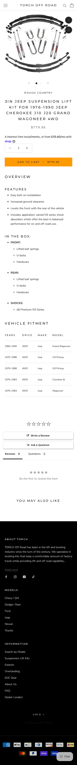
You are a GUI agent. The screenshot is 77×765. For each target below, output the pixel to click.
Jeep (7, 617)
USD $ (37, 714)
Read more (11, 570)
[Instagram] (15, 576)
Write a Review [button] (40, 435)
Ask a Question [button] (40, 445)
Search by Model (15, 652)
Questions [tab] (34, 454)
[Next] (48, 83)
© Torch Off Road (38, 722)
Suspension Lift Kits (17, 658)
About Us (11, 684)
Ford (7, 611)
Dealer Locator (14, 697)
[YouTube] (24, 576)
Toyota (9, 630)
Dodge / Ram (13, 604)
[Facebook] (6, 576)
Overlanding (12, 671)
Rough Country (38, 92)
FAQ (7, 691)
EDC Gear (11, 678)
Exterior (9, 665)
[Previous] (29, 83)
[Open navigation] (6, 5)
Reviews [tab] (10, 454)
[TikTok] (33, 576)
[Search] (65, 5)
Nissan (9, 624)
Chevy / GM (12, 598)
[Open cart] (71, 5)
